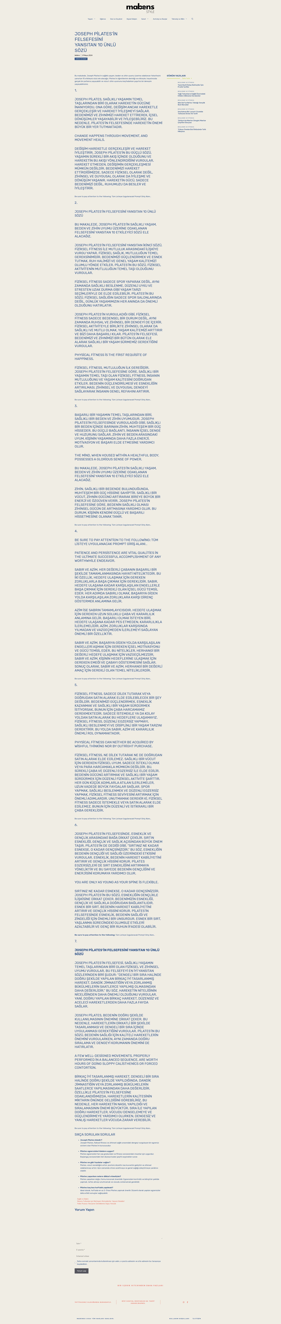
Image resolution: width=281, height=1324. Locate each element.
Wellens (77, 55)
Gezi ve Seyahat (116, 19)
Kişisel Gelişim (132, 19)
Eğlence (103, 19)
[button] (192, 19)
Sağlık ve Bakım (81, 59)
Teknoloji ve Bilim (178, 19)
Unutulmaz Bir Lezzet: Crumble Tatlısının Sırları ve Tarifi (190, 113)
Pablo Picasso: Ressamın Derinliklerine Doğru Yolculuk (96, 1204)
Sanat (143, 19)
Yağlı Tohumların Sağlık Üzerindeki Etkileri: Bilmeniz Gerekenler (191, 95)
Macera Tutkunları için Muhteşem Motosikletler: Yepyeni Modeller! (100, 1201)
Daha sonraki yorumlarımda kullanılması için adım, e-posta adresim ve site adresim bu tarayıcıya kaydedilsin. (119, 1262)
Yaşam (90, 19)
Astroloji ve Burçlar (160, 19)
